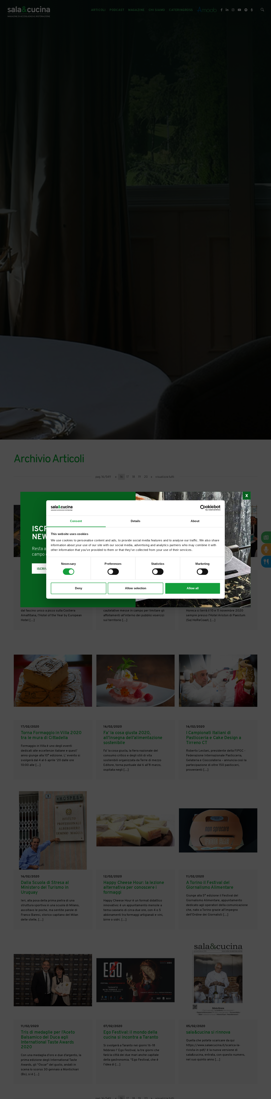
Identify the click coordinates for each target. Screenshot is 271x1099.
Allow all (193, 588)
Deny (78, 588)
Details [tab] (135, 521)
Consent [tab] (76, 521)
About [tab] (195, 521)
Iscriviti (44, 569)
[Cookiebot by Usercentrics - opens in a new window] (203, 508)
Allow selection (135, 588)
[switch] (113, 572)
